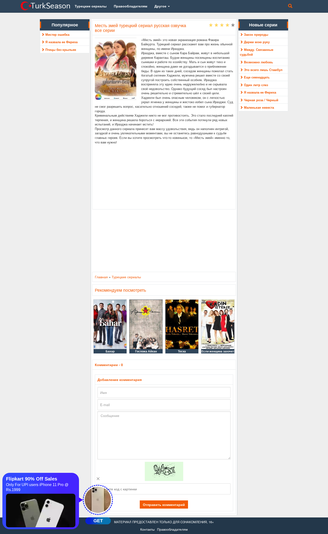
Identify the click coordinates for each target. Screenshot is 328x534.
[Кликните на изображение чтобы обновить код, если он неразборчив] (164, 471)
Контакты (147, 529)
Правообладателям (172, 529)
